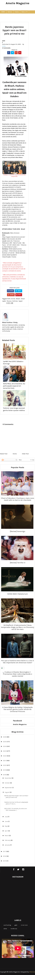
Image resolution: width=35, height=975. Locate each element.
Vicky (15, 322)
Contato (25, 14)
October (7, 783)
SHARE (11, 290)
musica (9, 301)
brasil (23, 299)
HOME (3, 12)
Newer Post (3, 454)
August (7, 792)
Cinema (17, 12)
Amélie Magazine (20, 724)
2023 (5, 751)
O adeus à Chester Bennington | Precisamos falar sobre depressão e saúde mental (17, 674)
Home (15, 454)
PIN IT (19, 294)
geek (16, 925)
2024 (5, 746)
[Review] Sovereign (17, 531)
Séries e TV (24, 12)
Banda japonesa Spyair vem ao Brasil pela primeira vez (16, 796)
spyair (21, 301)
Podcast (10, 14)
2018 (4, 775)
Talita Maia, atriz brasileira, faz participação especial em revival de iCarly (14, 386)
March (7, 835)
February (8, 840)
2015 (4, 861)
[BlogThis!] (9, 303)
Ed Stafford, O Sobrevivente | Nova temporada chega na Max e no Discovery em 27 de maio (17, 627)
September (8, 787)
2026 (5, 737)
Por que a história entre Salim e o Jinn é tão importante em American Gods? (17, 662)
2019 (4, 770)
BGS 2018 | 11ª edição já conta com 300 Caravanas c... (15, 809)
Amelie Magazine (17, 3)
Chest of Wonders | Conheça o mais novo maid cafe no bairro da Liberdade (17, 499)
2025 (5, 741)
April (6, 831)
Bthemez (32, 972)
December (8, 778)
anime (3, 41)
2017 (4, 851)
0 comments (6, 48)
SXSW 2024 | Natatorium (17, 594)
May (6, 826)
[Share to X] (10, 303)
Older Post (25, 454)
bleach (18, 299)
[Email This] (7, 303)
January (7, 845)
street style (24, 925)
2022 (5, 756)
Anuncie (18, 14)
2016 (4, 856)
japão (4, 301)
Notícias (10, 12)
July (6, 816)
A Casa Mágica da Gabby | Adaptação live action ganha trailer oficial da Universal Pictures (17, 709)
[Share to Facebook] (12, 303)
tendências (14, 928)
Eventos (3, 14)
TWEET (19, 290)
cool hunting (7, 925)
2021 (4, 760)
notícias (15, 301)
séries (5, 928)
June (6, 821)
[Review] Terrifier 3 (17, 563)
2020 (5, 765)
